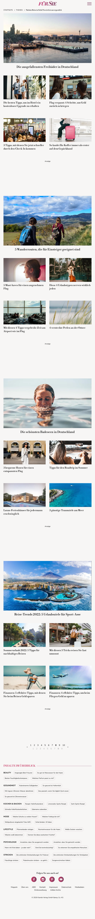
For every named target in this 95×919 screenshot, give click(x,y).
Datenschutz (66, 887)
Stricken (8, 855)
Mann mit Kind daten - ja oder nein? (17, 848)
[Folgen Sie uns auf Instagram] (43, 879)
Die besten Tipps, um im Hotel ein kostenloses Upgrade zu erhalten (22, 104)
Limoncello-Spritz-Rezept (57, 804)
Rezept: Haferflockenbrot (34, 804)
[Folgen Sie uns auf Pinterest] (52, 879)
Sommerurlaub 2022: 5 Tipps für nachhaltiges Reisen (21, 652)
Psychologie (10, 842)
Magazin (14, 887)
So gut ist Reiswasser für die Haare (50, 773)
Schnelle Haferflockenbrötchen (16, 809)
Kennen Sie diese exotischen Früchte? (41, 835)
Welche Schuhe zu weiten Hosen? (25, 817)
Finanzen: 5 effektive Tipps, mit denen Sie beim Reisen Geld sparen (24, 694)
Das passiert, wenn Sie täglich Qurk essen (53, 791)
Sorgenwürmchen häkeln (61, 860)
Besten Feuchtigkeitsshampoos (16, 778)
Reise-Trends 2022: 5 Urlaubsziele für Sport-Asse (47, 614)
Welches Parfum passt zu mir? (43, 778)
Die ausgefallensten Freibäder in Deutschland (47, 67)
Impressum (53, 887)
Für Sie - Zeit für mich (47, 3)
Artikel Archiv (55, 890)
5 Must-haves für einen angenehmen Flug (23, 287)
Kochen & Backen (12, 804)
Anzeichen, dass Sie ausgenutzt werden (34, 842)
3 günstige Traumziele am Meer (66, 510)
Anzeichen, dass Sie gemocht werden (67, 842)
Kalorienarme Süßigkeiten (28, 785)
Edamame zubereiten (39, 809)
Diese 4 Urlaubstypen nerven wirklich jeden (70, 287)
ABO (34, 887)
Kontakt (43, 887)
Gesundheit (9, 785)
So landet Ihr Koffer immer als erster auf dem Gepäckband (69, 147)
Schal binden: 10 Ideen (43, 822)
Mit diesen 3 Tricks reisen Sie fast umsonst (67, 652)
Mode (6, 816)
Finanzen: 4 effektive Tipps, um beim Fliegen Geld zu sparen (69, 694)
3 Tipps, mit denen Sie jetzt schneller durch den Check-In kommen (23, 147)
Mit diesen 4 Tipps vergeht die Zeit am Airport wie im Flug (24, 329)
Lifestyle (8, 829)
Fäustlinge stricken (11, 860)
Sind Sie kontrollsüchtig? (44, 848)
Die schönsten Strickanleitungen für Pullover (32, 855)
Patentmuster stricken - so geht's (35, 860)
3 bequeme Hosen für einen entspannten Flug (18, 469)
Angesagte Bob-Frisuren (23, 773)
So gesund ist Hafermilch (52, 785)
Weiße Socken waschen (73, 829)
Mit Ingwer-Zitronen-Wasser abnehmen (19, 791)
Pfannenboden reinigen (25, 829)
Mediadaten (79, 887)
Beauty (7, 772)
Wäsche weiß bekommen (14, 835)
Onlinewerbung (40, 890)
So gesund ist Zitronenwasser (15, 796)
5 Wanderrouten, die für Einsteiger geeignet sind (47, 249)
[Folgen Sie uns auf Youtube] (61, 879)
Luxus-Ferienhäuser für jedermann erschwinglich (23, 512)
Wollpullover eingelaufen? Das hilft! (18, 822)
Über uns (24, 887)
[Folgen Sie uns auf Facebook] (34, 879)
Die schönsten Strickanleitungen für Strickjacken (70, 855)
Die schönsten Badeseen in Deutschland (47, 432)
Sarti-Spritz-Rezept (78, 804)
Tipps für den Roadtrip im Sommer (68, 467)
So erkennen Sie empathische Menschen (72, 848)
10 (63, 745)
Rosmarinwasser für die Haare (49, 829)
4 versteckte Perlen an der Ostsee (67, 327)
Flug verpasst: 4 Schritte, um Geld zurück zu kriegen (67, 104)
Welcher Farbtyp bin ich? (51, 817)
